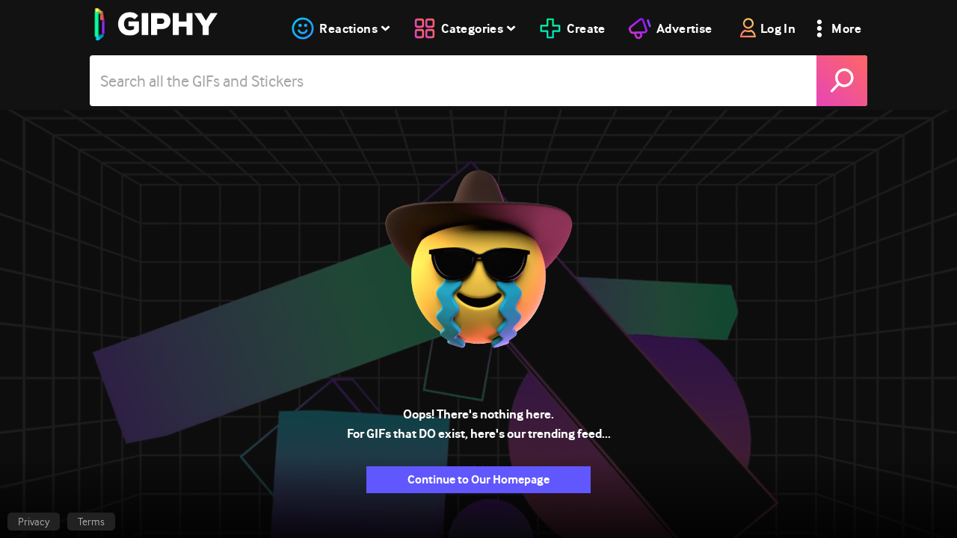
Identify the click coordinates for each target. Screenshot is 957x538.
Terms (91, 522)
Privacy (33, 522)
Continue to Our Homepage (478, 479)
